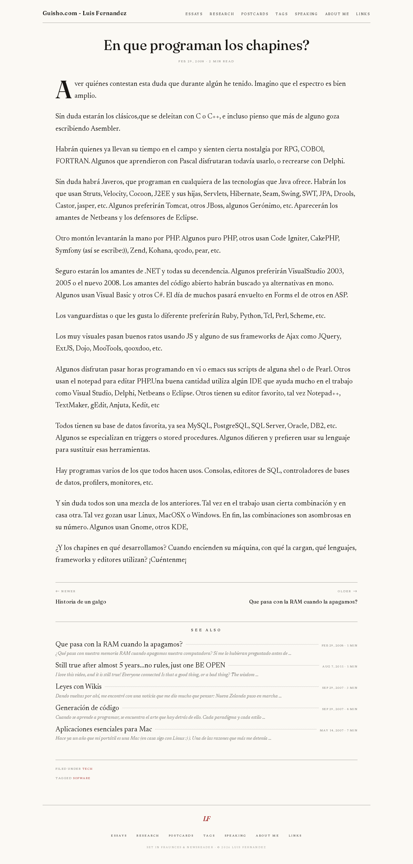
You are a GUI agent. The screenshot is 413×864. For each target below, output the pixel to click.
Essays (194, 14)
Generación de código (87, 708)
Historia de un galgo (80, 601)
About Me (337, 14)
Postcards (255, 14)
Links (363, 14)
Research (222, 14)
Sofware (82, 778)
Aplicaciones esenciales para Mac (103, 729)
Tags (282, 14)
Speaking (306, 14)
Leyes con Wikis (78, 687)
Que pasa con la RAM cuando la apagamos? (303, 601)
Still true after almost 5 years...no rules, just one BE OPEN (140, 665)
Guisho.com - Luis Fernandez (85, 13)
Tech (87, 769)
